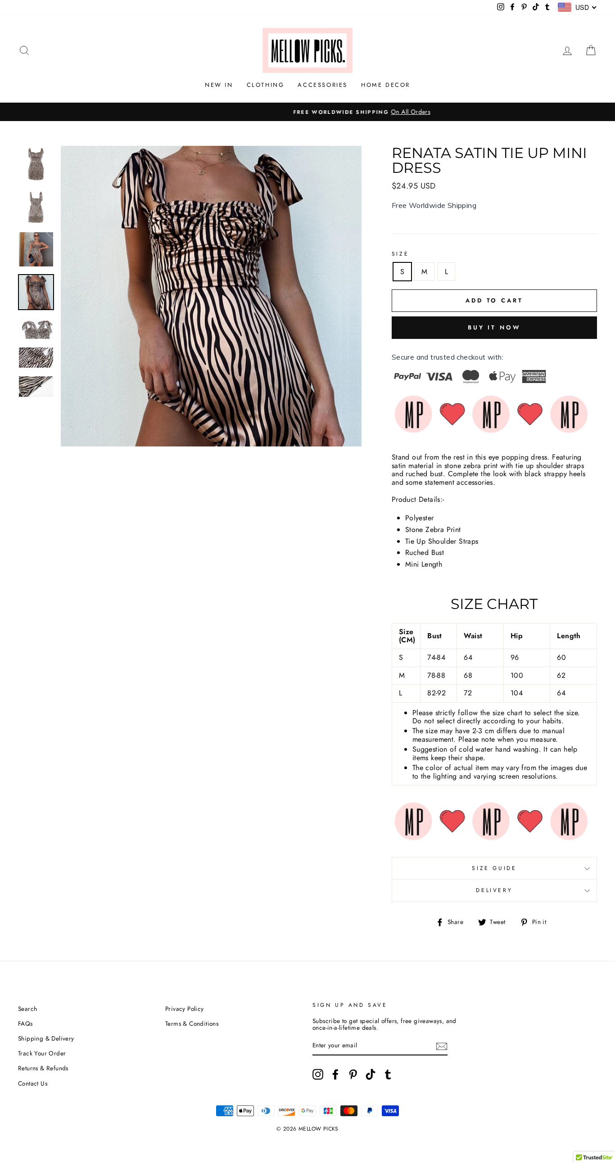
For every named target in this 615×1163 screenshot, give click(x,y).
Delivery (494, 890)
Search (27, 1008)
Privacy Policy (184, 1008)
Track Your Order (42, 1053)
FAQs (25, 1023)
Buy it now (494, 327)
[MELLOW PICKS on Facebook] (335, 1074)
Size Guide (494, 868)
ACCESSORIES (323, 85)
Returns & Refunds (43, 1068)
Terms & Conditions (191, 1023)
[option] (307, 112)
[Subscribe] (442, 1045)
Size (400, 254)
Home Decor (385, 85)
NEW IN (219, 85)
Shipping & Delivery (46, 1038)
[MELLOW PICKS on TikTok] (370, 1074)
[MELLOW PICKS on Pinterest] (353, 1074)
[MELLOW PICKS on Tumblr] (388, 1074)
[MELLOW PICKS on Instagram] (317, 1074)
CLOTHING (266, 85)
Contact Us (32, 1083)
